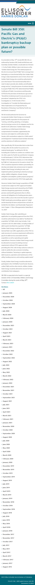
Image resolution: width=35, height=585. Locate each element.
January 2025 (7, 293)
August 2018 (7, 513)
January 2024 (7, 322)
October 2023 (8, 329)
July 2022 (6, 365)
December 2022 (8, 350)
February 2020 (8, 458)
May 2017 (6, 549)
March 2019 (7, 495)
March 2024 (7, 314)
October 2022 (8, 354)
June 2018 (6, 520)
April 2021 (6, 412)
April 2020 (6, 451)
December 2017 (8, 534)
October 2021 (8, 394)
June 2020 (6, 444)
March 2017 (7, 556)
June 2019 (6, 487)
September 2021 (9, 397)
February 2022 (8, 379)
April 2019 (6, 491)
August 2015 (7, 567)
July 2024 (6, 311)
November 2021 (8, 390)
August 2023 (7, 332)
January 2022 (7, 383)
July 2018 (6, 516)
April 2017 (6, 552)
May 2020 (6, 448)
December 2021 (8, 386)
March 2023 (7, 340)
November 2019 (8, 469)
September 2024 (9, 304)
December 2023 (8, 325)
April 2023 (6, 336)
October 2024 (8, 300)
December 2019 (8, 466)
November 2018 (8, 502)
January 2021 (7, 422)
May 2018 (6, 523)
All (4, 289)
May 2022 (6, 372)
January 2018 (7, 531)
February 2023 (8, 343)
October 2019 (8, 473)
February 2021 (8, 419)
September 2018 (9, 509)
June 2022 (6, 368)
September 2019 (9, 476)
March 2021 (7, 415)
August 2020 (7, 437)
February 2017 (8, 559)
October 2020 (8, 430)
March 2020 (7, 455)
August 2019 (7, 480)
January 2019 (7, 498)
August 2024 (7, 307)
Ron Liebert (10, 282)
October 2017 (8, 541)
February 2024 (8, 318)
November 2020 (8, 426)
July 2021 (6, 404)
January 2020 (7, 462)
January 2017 (7, 563)
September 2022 (9, 358)
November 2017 (8, 538)
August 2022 (7, 361)
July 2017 (6, 545)
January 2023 (7, 347)
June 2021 (6, 408)
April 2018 (6, 527)
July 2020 (6, 440)
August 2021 (7, 401)
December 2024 (8, 296)
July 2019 (6, 484)
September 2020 (9, 433)
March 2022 (7, 376)
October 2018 (8, 505)
